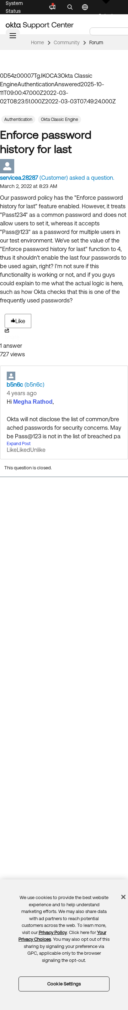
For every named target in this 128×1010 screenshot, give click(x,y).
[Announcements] (52, 7)
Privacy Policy (53, 932)
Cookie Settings (64, 983)
